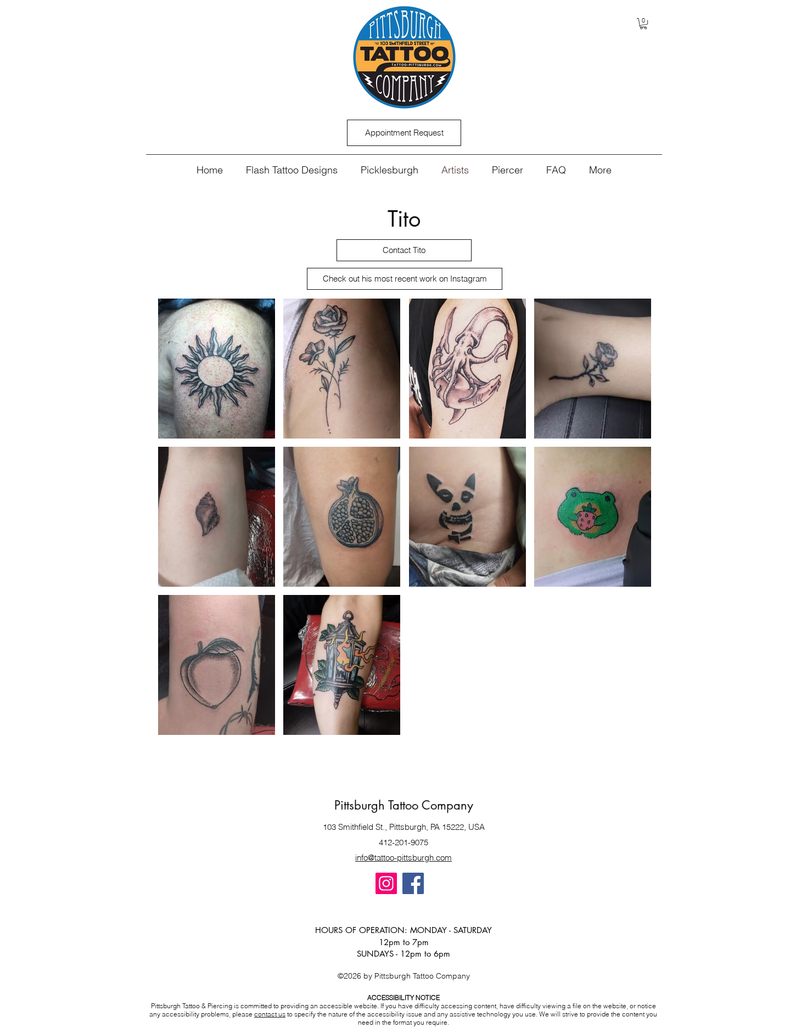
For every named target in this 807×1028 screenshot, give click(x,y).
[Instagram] (386, 883)
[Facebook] (413, 883)
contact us (269, 1014)
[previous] (178, 523)
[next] (631, 523)
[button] (643, 23)
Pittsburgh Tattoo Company (403, 805)
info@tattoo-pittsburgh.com (403, 857)
